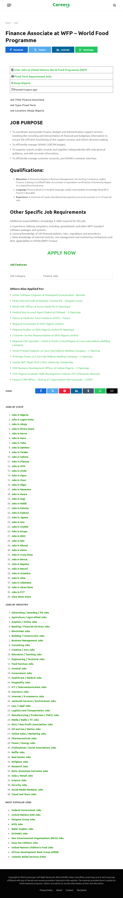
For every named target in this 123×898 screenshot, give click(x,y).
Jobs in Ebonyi (20, 545)
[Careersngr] (61, 5)
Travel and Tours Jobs (24, 794)
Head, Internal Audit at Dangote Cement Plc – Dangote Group (47, 300)
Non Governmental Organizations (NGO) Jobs (38, 838)
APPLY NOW (61, 253)
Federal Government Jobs (27, 810)
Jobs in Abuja (19, 424)
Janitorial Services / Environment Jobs (34, 701)
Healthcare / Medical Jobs (27, 677)
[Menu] (9, 5)
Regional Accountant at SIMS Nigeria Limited (37, 323)
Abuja (17, 83)
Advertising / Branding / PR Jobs (30, 612)
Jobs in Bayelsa (20, 564)
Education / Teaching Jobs (27, 654)
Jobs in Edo (18, 540)
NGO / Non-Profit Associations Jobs (32, 724)
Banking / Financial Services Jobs (31, 626)
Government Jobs (22, 673)
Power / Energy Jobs (23, 743)
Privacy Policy (46, 890)
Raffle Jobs (18, 752)
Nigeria (25, 83)
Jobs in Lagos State (23, 419)
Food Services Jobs (22, 663)
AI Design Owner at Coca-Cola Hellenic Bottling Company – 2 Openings (52, 356)
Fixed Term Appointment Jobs (33, 76)
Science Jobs (19, 780)
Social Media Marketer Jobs (27, 789)
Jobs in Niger (19, 484)
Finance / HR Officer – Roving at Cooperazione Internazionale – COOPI (52, 379)
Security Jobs (19, 784)
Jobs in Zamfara (20, 447)
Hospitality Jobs (21, 682)
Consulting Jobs (21, 645)
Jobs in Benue (20, 559)
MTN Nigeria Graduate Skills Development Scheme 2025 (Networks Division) (56, 373)
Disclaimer (82, 890)
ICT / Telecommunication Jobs (29, 687)
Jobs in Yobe (19, 442)
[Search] (114, 5)
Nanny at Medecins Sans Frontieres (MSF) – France (41, 317)
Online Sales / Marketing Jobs (29, 733)
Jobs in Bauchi (20, 568)
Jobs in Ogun (19, 475)
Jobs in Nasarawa (21, 489)
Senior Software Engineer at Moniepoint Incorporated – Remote (48, 294)
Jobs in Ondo (19, 470)
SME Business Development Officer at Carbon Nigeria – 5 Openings (50, 367)
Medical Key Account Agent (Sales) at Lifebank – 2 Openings (46, 312)
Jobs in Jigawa (20, 517)
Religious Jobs (20, 761)
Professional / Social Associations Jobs (34, 747)
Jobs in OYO (18, 466)
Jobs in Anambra (21, 573)
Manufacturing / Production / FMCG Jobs (35, 715)
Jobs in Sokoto (20, 456)
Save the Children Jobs (25, 842)
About (59, 890)
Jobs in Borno (19, 433)
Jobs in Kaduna (20, 512)
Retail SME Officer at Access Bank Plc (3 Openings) (41, 306)
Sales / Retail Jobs (22, 775)
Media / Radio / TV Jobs (25, 719)
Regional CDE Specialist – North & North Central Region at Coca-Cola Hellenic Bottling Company (61, 342)
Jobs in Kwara (19, 494)
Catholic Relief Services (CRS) (29, 856)
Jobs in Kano (19, 438)
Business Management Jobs (27, 640)
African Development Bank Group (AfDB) (35, 852)
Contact (69, 890)
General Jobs (19, 668)
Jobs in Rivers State (23, 428)
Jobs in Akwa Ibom (22, 587)
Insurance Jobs (20, 691)
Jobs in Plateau (20, 461)
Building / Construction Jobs (28, 635)
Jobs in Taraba (20, 452)
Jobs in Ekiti (18, 536)
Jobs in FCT (18, 592)
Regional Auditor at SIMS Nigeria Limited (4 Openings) (43, 329)
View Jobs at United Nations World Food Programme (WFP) (50, 69)
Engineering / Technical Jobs (28, 659)
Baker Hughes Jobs (23, 828)
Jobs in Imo (18, 522)
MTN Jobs (17, 824)
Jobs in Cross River (22, 554)
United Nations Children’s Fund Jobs (32, 847)
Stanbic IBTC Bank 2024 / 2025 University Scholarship (42, 362)
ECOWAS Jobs (20, 833)
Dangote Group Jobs (23, 819)
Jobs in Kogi (18, 498)
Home (8, 22)
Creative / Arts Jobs (23, 649)
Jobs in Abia (18, 577)
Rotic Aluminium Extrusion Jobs (30, 771)
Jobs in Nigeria (20, 414)
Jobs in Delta (19, 550)
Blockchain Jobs (21, 631)
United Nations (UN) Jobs (26, 814)
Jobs (16, 22)
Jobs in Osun (19, 480)
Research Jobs (20, 766)
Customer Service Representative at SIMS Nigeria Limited (45, 335)
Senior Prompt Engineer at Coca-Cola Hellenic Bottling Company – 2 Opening (56, 350)
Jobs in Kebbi (19, 503)
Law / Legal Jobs (21, 705)
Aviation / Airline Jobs (24, 621)
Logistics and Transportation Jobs (31, 710)
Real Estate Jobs (21, 757)
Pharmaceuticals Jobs (24, 738)
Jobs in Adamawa (21, 582)
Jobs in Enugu (19, 531)
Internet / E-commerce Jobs (28, 696)
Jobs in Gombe (20, 526)
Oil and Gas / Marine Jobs (26, 729)
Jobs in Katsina (20, 508)
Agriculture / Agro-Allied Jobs (29, 617)
